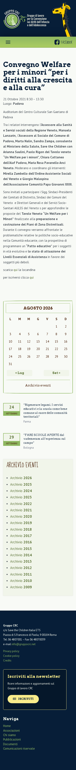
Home (7, 726)
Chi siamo (9, 735)
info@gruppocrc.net (23, 644)
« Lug (19, 373)
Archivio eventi (38, 385)
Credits (7, 660)
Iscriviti (26, 698)
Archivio (21, 478)
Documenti (10, 744)
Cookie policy (11, 656)
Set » (56, 373)
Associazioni (11, 730)
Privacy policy (11, 651)
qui (16, 270)
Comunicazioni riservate (19, 748)
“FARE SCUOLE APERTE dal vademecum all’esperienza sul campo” (44, 438)
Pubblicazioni (12, 739)
